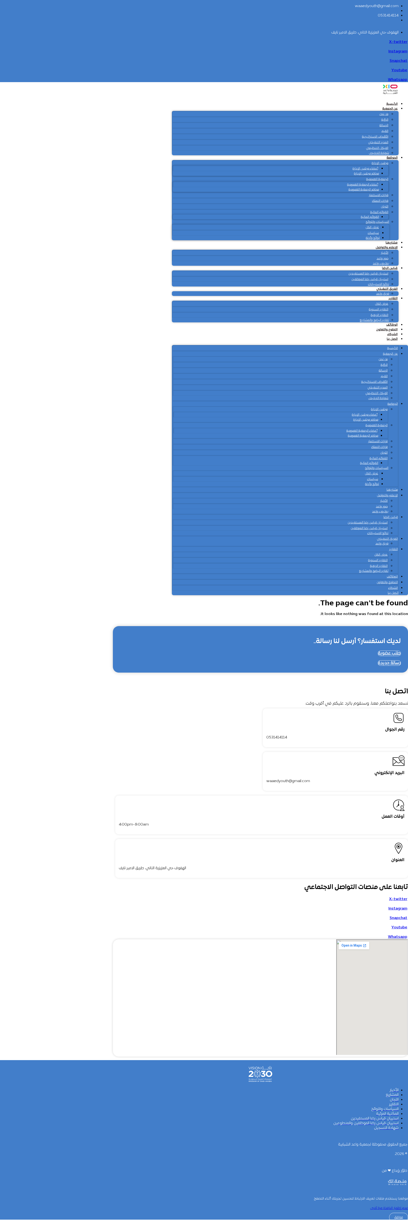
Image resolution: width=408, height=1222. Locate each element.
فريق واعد (382, 294)
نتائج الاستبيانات (378, 284)
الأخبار (384, 253)
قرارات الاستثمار (378, 195)
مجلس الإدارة (380, 163)
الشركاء (392, 334)
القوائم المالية (379, 212)
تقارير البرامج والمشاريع (374, 320)
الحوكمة (392, 158)
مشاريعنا (392, 243)
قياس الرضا (390, 268)
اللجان (384, 207)
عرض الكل (372, 227)
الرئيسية (392, 104)
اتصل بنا (392, 339)
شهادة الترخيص (379, 153)
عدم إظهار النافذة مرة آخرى (389, 1208)
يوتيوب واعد (381, 263)
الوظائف (392, 325)
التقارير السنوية (378, 310)
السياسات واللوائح (377, 222)
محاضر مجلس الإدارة (366, 174)
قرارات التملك (380, 201)
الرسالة (383, 125)
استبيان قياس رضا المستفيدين (368, 274)
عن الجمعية (390, 109)
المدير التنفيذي (378, 142)
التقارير (393, 298)
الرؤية (384, 120)
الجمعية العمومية (377, 179)
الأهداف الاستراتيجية (375, 137)
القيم (385, 131)
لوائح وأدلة (373, 238)
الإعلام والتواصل (387, 247)
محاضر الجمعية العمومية (363, 190)
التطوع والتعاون (387, 330)
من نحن (383, 114)
